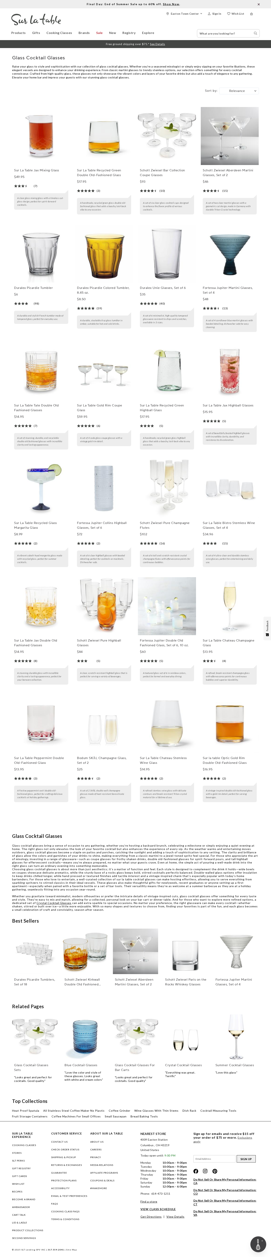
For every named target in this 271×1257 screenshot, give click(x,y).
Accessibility (60, 1188)
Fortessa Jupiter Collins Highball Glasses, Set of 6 (102, 525)
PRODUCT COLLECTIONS (27, 1230)
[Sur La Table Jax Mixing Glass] (41, 136)
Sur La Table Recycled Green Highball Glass (162, 407)
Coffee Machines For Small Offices (76, 1116)
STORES (17, 1152)
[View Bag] (255, 13)
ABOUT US (97, 1141)
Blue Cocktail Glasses (80, 1065)
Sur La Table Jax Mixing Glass (36, 170)
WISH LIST (18, 1183)
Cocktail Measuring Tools (218, 1110)
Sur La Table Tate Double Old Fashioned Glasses (36, 407)
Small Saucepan (116, 1116)
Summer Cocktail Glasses (234, 1065)
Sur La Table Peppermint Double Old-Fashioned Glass (39, 760)
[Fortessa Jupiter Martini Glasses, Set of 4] (230, 254)
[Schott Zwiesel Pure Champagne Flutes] (167, 489)
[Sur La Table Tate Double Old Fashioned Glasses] (41, 371)
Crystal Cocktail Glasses (54, 903)
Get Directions (151, 1216)
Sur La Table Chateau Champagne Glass (228, 643)
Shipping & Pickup (63, 1157)
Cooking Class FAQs (65, 1211)
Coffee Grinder (119, 1110)
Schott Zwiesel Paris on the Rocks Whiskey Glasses (186, 982)
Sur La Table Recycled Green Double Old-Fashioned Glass (99, 172)
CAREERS (96, 1149)
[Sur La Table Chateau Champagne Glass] (230, 606)
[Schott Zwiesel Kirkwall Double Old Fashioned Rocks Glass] (85, 951)
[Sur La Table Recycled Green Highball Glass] (167, 371)
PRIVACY (95, 1157)
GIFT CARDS (19, 1176)
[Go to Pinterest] (214, 1171)
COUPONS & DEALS (102, 1180)
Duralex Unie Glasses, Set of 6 (163, 288)
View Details (175, 1216)
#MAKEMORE (98, 1188)
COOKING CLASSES (24, 1145)
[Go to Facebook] (195, 1171)
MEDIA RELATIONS (101, 1164)
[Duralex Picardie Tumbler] (41, 254)
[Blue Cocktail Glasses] (85, 1037)
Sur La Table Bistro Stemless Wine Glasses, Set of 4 (229, 525)
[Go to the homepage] (36, 15)
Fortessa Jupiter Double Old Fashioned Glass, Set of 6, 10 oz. (164, 643)
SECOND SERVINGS (24, 1238)
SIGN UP (246, 1159)
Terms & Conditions (65, 1219)
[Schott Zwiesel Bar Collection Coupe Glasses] (167, 136)
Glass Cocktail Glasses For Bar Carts (135, 1067)
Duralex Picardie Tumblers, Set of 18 (34, 982)
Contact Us (59, 1141)
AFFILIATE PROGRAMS (104, 1172)
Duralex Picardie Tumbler (33, 288)
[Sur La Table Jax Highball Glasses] (230, 371)
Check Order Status (65, 1149)
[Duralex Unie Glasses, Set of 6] (167, 254)
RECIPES (17, 1191)
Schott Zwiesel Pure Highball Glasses (99, 643)
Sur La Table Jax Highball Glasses (228, 405)
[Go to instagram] (205, 1171)
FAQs (54, 1203)
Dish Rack (189, 1110)
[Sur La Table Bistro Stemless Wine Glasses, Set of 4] (230, 489)
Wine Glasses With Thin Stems (156, 1110)
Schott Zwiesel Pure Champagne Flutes (165, 525)
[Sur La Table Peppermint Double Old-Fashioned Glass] (41, 724)
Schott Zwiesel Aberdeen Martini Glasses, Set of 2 (228, 172)
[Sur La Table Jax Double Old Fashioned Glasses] (41, 606)
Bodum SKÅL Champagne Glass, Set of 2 (102, 760)
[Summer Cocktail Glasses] (236, 1037)
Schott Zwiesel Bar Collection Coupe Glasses (162, 172)
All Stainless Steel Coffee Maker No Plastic (74, 1110)
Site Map (71, 1249)
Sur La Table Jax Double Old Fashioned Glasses (35, 643)
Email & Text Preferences (69, 1195)
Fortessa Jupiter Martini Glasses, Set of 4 (228, 290)
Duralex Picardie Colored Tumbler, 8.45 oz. (103, 290)
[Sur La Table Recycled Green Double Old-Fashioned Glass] (104, 136)
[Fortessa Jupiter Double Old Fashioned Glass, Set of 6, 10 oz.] (167, 606)
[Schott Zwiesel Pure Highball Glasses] (104, 606)
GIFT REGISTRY (21, 1168)
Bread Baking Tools (144, 1116)
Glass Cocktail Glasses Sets (31, 1067)
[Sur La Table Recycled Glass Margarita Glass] (41, 489)
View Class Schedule (158, 1209)
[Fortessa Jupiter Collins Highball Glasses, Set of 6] (104, 489)
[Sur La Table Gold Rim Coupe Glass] (104, 371)
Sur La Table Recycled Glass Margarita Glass (35, 525)
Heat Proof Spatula (25, 1110)
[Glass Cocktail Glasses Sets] (35, 1037)
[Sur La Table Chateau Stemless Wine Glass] (167, 724)
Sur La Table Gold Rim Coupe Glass (99, 407)
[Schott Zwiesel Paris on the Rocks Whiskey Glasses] (186, 951)
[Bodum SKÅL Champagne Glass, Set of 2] (104, 724)
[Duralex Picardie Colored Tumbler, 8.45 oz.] (104, 254)
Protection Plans (64, 1180)
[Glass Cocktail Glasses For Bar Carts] (135, 1037)
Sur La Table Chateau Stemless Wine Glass (163, 760)
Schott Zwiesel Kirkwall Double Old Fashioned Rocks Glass (82, 982)
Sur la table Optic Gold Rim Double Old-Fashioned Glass (225, 760)
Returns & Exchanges (66, 1164)
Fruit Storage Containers (30, 1116)
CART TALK (19, 1214)
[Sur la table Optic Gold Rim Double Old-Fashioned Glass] (230, 724)
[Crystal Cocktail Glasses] (186, 1037)
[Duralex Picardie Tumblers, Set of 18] (35, 951)
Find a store (148, 1201)
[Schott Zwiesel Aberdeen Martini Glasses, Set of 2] (230, 136)
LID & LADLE (19, 1222)
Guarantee (59, 1172)
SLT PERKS (18, 1160)
